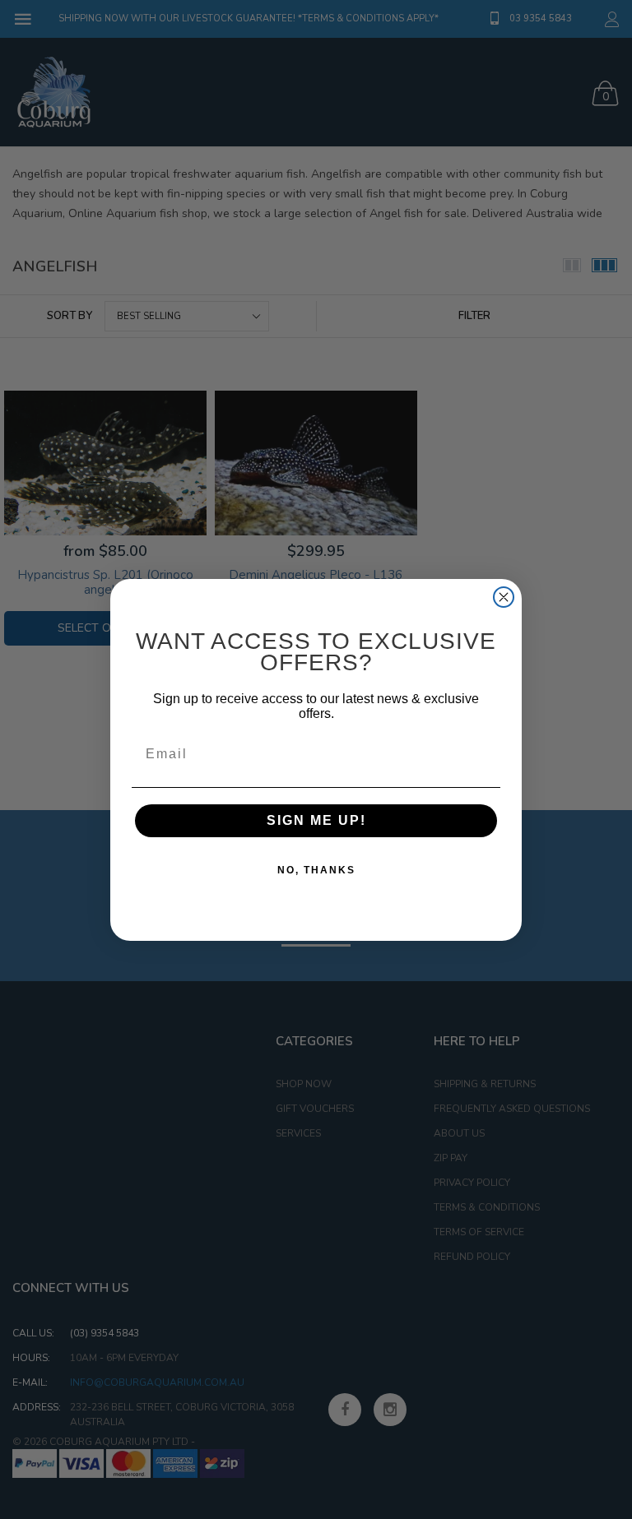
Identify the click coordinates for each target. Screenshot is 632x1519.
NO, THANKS (316, 870)
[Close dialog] (504, 597)
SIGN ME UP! (316, 820)
